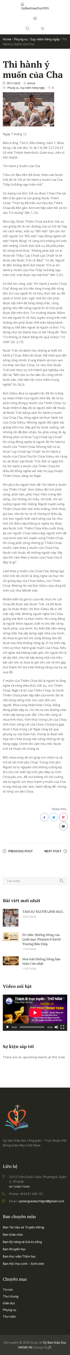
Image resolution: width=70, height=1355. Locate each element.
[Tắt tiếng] (56, 1027)
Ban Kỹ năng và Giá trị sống (22, 1242)
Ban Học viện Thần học (19, 1256)
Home (7, 39)
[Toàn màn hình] (62, 1027)
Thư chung (10, 1296)
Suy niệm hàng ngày (45, 39)
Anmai (31, 83)
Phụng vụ (21, 39)
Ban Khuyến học (14, 1249)
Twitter (54, 817)
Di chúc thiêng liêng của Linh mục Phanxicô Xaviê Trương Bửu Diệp (41, 939)
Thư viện (9, 1316)
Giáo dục (9, 1303)
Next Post (53, 851)
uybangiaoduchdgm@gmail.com (41, 1201)
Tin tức (8, 1290)
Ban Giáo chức (13, 1234)
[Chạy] (8, 1027)
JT (50, 1347)
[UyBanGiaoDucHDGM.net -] (35, 7)
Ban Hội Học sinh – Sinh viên (23, 1264)
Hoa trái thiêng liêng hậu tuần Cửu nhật (41, 961)
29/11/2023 (13, 83)
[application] (35, 1013)
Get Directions (19, 1186)
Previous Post (20, 851)
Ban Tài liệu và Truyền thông (23, 1227)
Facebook (44, 817)
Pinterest (63, 817)
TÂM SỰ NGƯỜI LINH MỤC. (43, 911)
